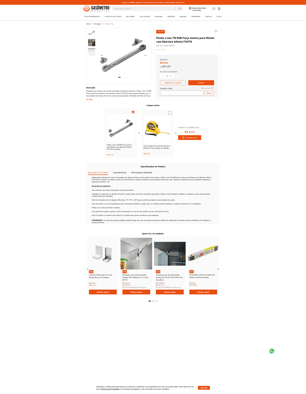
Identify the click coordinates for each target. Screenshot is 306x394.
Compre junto (191, 137)
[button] (149, 301)
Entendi (204, 388)
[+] (171, 76)
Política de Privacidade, (110, 389)
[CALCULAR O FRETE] (209, 93)
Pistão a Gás (109, 24)
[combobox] (147, 8)
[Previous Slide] (88, 269)
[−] (162, 76)
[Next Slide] (218, 269)
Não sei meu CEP (207, 88)
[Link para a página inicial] (88, 24)
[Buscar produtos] (178, 8)
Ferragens (97, 24)
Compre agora (103, 292)
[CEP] (182, 91)
